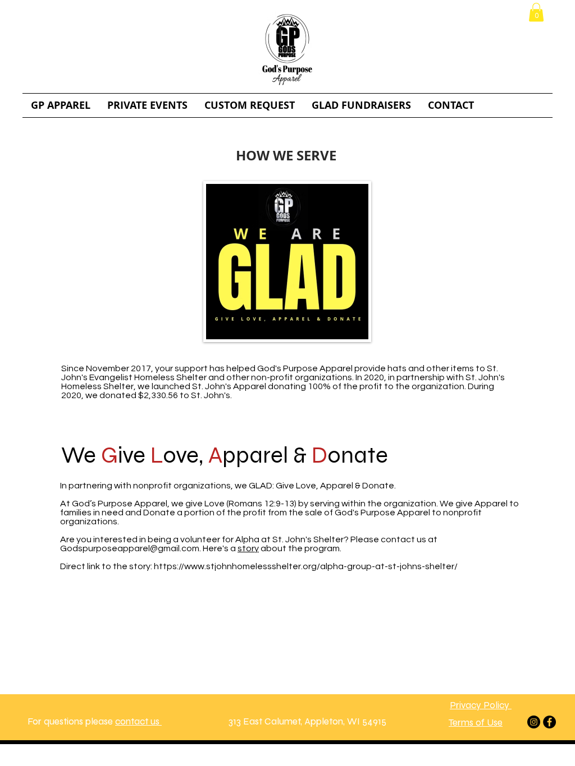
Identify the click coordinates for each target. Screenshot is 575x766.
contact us (138, 721)
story (248, 548)
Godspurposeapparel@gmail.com (129, 548)
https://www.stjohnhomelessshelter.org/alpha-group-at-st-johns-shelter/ (306, 566)
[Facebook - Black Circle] (549, 722)
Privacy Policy (481, 705)
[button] (536, 12)
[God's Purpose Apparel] (533, 722)
